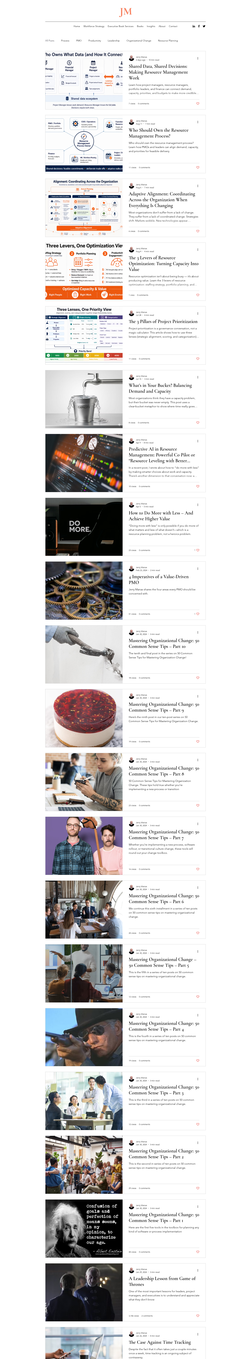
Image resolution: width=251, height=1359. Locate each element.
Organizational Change (139, 40)
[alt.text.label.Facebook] (199, 26)
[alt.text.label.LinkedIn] (194, 26)
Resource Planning (168, 40)
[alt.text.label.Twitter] (204, 26)
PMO (79, 40)
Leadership (114, 40)
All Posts (49, 40)
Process (65, 40)
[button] (151, 26)
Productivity (94, 40)
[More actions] (199, 58)
